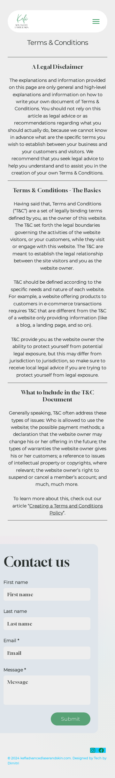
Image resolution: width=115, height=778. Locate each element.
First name (16, 582)
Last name (15, 611)
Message (15, 670)
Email (11, 640)
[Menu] (96, 21)
